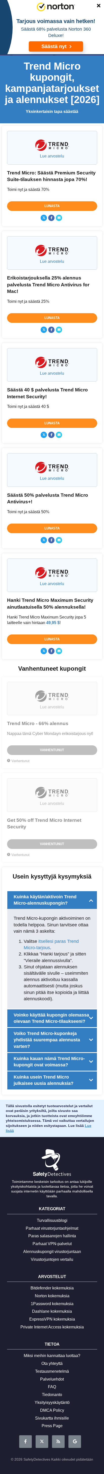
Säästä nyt (54, 46)
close (96, 7)
